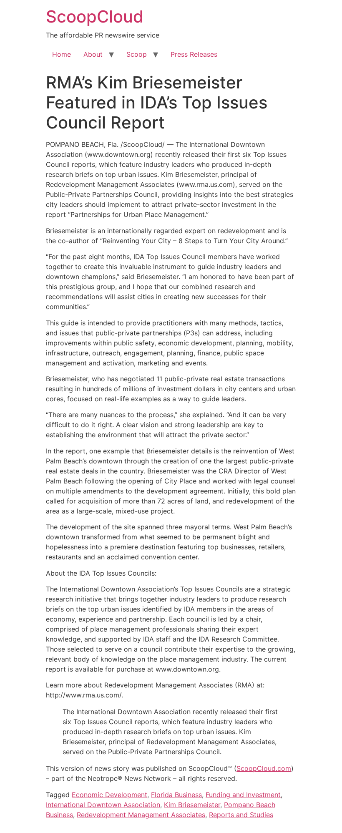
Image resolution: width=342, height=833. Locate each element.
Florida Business (176, 794)
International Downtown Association (103, 804)
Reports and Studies (241, 814)
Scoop (136, 54)
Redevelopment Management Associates (141, 814)
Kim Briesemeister (192, 804)
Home (61, 54)
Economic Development (109, 794)
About (93, 54)
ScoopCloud (94, 16)
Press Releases (194, 54)
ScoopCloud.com (263, 768)
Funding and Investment (243, 794)
